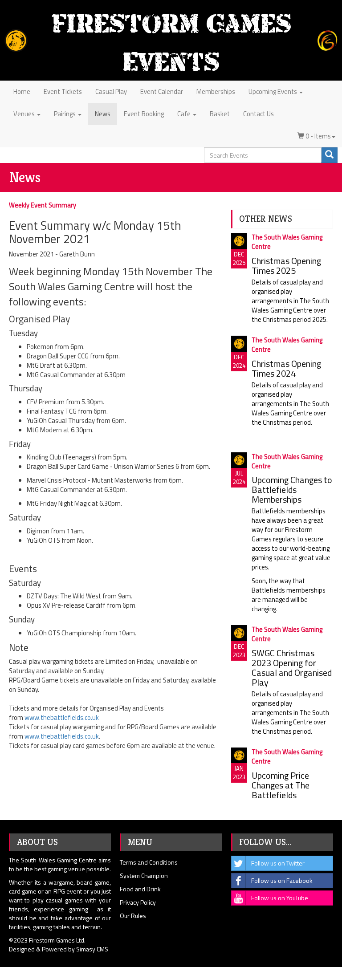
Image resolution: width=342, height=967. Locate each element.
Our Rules (133, 915)
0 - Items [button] (317, 136)
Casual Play (111, 91)
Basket (220, 114)
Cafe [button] (184, 114)
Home (21, 91)
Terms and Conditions (149, 862)
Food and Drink (140, 889)
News (102, 114)
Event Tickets (63, 91)
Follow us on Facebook (282, 880)
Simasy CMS (92, 949)
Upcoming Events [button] (273, 91)
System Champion (144, 875)
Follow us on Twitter (278, 863)
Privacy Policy (138, 902)
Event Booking (144, 114)
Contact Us (258, 114)
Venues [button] (24, 114)
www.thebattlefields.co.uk (61, 717)
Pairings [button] (65, 114)
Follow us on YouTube (279, 897)
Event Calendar (161, 91)
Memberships (215, 91)
